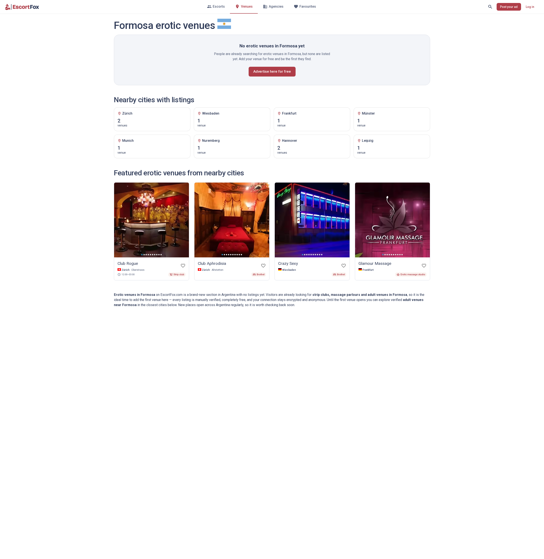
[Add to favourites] (183, 265)
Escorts (219, 6)
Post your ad (509, 7)
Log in (530, 7)
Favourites (307, 6)
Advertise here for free (272, 71)
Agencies (276, 6)
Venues (247, 6)
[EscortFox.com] (22, 7)
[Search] (490, 7)
